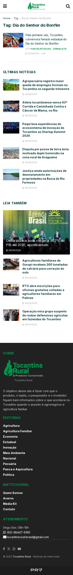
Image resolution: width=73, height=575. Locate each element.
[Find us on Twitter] (8, 549)
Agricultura (11, 425)
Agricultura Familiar (17, 431)
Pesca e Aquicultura (18, 469)
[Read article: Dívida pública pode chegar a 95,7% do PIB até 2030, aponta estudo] (36, 234)
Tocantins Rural (22, 556)
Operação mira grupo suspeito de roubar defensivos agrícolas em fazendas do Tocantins (45, 315)
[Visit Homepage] (36, 6)
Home (6, 18)
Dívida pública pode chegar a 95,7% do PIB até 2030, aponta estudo (35, 243)
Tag (16, 18)
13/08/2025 (33, 53)
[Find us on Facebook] (4, 549)
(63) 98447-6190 (18, 532)
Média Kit (10, 503)
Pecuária (9, 463)
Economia (10, 436)
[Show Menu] (5, 6)
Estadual (9, 442)
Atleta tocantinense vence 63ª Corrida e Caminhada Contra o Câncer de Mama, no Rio (44, 106)
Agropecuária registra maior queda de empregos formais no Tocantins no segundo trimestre (45, 85)
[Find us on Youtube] (19, 549)
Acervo (8, 498)
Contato (9, 509)
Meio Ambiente (14, 453)
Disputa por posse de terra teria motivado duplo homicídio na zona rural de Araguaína (45, 153)
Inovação (9, 447)
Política (8, 474)
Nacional (9, 458)
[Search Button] (68, 6)
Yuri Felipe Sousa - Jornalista (48, 49)
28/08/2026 (30, 94)
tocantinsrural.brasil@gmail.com (28, 537)
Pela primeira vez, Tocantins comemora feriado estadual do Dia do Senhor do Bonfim (46, 39)
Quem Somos (13, 493)
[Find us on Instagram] (14, 549)
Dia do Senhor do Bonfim (36, 18)
